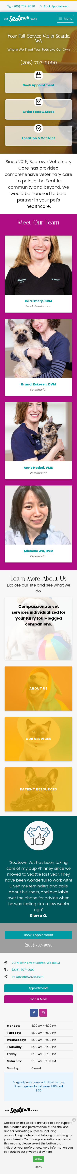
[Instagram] (43, 1013)
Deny (38, 1167)
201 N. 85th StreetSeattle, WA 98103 (36, 963)
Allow (38, 1159)
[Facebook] (34, 1013)
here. (49, 1152)
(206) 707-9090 (38, 62)
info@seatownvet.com (27, 977)
